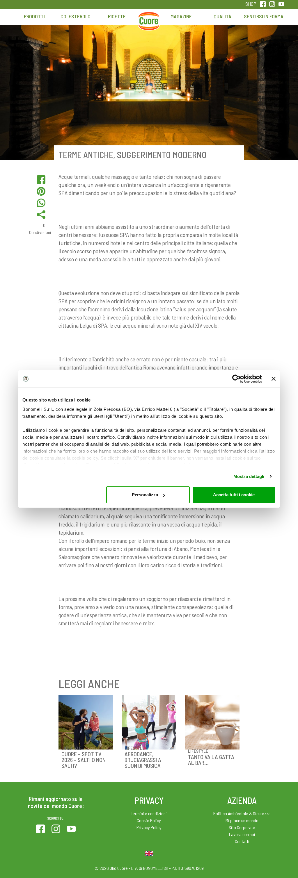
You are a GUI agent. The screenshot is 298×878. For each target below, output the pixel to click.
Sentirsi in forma (263, 16)
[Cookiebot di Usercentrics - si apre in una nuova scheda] (236, 378)
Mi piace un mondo (242, 820)
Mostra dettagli (249, 476)
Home (149, 19)
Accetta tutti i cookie (234, 494)
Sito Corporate (242, 827)
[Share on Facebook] (41, 179)
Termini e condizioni (149, 813)
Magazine (181, 16)
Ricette (117, 16)
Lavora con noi (242, 834)
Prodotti (34, 16)
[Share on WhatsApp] (41, 203)
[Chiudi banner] (274, 379)
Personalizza (145, 494)
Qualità (222, 16)
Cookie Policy (149, 820)
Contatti (242, 841)
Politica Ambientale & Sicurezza (242, 813)
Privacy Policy (149, 827)
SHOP (250, 4)
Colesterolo (76, 16)
